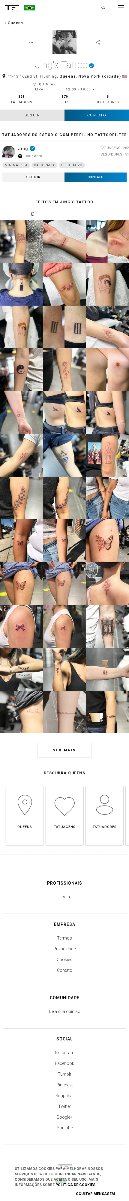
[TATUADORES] (104, 786)
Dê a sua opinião (64, 1011)
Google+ (64, 1117)
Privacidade (64, 948)
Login (64, 896)
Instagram (64, 1052)
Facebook (64, 1063)
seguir (32, 115)
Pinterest (64, 1085)
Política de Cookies (75, 1185)
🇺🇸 (125, 76)
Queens (67, 76)
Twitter (64, 1106)
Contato (96, 115)
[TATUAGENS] (65, 786)
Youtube (65, 1127)
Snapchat (65, 1095)
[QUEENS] (25, 786)
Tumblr (64, 1074)
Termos (64, 938)
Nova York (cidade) (99, 76)
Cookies (64, 959)
